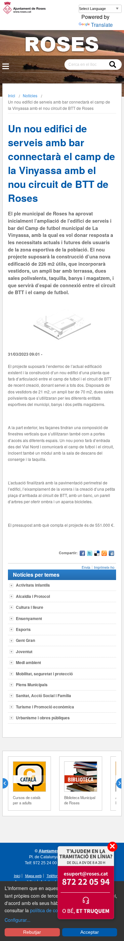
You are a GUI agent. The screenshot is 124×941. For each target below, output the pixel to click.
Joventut (24, 651)
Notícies (30, 95)
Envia (86, 567)
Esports (23, 629)
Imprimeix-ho (104, 567)
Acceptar (89, 932)
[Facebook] (82, 554)
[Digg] (111, 554)
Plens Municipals (32, 685)
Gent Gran (25, 640)
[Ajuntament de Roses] (62, 45)
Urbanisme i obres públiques (43, 718)
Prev (8, 783)
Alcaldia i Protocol (33, 596)
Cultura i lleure (29, 607)
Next (116, 783)
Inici (11, 95)
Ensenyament (29, 618)
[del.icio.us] (97, 554)
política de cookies (49, 910)
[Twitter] (89, 554)
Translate (102, 24)
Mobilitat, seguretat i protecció (44, 674)
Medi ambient (28, 662)
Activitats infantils (33, 585)
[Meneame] (104, 554)
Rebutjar (32, 932)
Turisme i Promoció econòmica (45, 707)
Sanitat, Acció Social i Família (43, 695)
